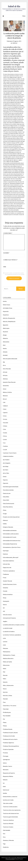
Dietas (4, 510)
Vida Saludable (6, 830)
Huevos (5, 604)
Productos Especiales (8, 749)
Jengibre (5, 621)
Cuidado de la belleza (8, 456)
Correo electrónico (10, 259)
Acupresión (6, 311)
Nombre (6, 253)
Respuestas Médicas (8, 776)
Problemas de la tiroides (9, 736)
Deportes (5, 480)
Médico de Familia (7, 661)
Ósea (4, 702)
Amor (4, 345)
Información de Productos (9, 618)
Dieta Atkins (6, 496)
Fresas (4, 577)
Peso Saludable (6, 715)
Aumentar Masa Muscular (9, 382)
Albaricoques (6, 328)
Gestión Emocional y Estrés (10, 584)
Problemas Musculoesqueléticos (11, 746)
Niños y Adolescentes (8, 685)
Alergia (5, 335)
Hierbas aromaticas (8, 594)
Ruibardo (5, 779)
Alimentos (5, 338)
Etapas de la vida (7, 567)
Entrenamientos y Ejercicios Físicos (11, 547)
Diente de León (6, 493)
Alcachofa (5, 331)
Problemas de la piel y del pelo (10, 732)
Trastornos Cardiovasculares (10, 806)
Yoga (4, 843)
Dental (4, 476)
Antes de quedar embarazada (10, 358)
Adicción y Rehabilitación (9, 321)
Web (4, 266)
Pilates (4, 722)
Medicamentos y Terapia (9, 655)
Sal (3, 783)
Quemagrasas (6, 759)
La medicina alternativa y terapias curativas (13, 624)
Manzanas (5, 648)
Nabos (4, 678)
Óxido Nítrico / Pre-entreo (9, 705)
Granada (5, 591)
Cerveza (5, 419)
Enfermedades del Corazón (9, 537)
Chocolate (5, 422)
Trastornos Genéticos (8, 820)
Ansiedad (5, 355)
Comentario (7, 233)
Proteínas (5, 752)
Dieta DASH (6, 500)
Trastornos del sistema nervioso (11, 813)
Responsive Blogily (10, 859)
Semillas (5, 793)
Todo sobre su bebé (7, 803)
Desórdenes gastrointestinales (10, 486)
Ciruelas (5, 432)
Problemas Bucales (7, 729)
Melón (4, 668)
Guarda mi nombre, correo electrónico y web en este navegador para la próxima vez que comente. (14, 273)
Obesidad (5, 699)
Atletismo (5, 378)
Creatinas (5, 446)
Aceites (5, 301)
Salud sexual (6, 790)
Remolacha (5, 769)
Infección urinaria (7, 614)
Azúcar (4, 389)
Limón (4, 645)
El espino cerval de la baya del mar (11, 517)
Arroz (4, 365)
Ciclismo (5, 426)
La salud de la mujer (7, 628)
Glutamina (5, 587)
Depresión (5, 483)
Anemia (5, 348)
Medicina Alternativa (8, 658)
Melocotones (6, 665)
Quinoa (5, 763)
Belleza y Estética (7, 392)
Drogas (5, 513)
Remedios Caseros (7, 766)
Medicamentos (6, 651)
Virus (4, 837)
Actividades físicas (7, 308)
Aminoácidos (6, 341)
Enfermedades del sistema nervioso (11, 540)
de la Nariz (5, 469)
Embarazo (5, 520)
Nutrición (5, 692)
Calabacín (5, 405)
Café (4, 402)
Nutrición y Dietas (7, 695)
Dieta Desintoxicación (8, 503)
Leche (4, 638)
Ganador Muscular (7, 581)
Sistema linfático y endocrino (10, 796)
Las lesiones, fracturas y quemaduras (12, 635)
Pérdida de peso (7, 712)
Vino (4, 833)
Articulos (5, 375)
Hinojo (4, 597)
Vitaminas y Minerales (8, 840)
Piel (4, 719)
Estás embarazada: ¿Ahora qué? (10, 557)
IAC (4, 608)
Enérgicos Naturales (8, 527)
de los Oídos (6, 473)
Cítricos (5, 436)
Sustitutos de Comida (8, 800)
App (4, 362)
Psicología (5, 756)
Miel (4, 672)
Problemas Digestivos (8, 742)
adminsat (15, 43)
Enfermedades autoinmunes (10, 530)
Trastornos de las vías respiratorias (12, 810)
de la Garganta (6, 463)
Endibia (5, 523)
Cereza (4, 416)
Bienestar (5, 395)
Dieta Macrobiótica (8, 506)
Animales (5, 352)
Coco (4, 442)
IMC (4, 611)
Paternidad (5, 709)
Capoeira (5, 412)
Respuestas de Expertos (9, 773)
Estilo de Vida (6, 564)
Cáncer (4, 409)
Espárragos (6, 550)
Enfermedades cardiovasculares (11, 533)
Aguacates (5, 325)
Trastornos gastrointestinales (10, 816)
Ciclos (4, 429)
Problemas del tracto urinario (10, 739)
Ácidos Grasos (6, 304)
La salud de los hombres (9, 631)
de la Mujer (5, 466)
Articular (5, 372)
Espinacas (5, 554)
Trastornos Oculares (8, 827)
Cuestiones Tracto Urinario (9, 453)
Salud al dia (14, 6)
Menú (23, 16)
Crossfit (5, 449)
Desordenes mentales (8, 490)
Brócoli (5, 399)
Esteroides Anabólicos (8, 560)
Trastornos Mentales (8, 823)
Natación (5, 682)
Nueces (5, 688)
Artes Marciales (7, 368)
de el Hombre (6, 459)
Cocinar (5, 439)
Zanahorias (6, 847)
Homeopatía (6, 601)
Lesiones (5, 641)
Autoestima (6, 385)
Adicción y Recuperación (9, 318)
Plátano (5, 725)
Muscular (5, 675)
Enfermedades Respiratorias (10, 544)
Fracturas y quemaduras (9, 571)
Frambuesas (6, 574)
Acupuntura (6, 314)
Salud (4, 786)
